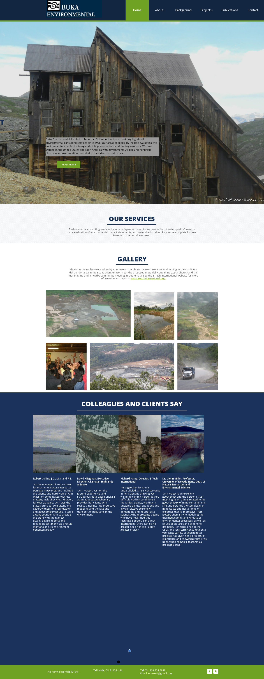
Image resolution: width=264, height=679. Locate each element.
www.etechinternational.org (148, 278)
